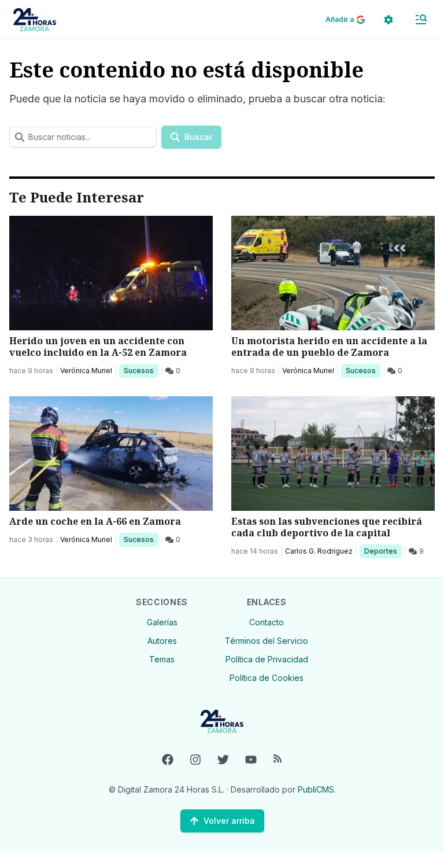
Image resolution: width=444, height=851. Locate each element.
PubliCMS (316, 789)
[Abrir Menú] (421, 20)
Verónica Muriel (86, 370)
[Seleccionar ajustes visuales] (388, 19)
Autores (162, 641)
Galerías (162, 622)
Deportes (381, 550)
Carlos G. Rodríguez (319, 551)
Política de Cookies (267, 678)
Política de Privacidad (266, 659)
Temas (162, 659)
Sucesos (140, 370)
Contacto (266, 622)
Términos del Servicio (266, 641)
